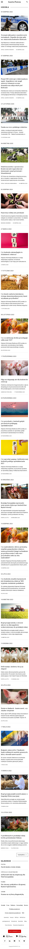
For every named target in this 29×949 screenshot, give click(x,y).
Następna (21, 855)
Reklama (13, 905)
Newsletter (20, 921)
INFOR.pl (16, 917)
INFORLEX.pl (22, 917)
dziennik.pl (6, 917)
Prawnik (3, 881)
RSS (23, 913)
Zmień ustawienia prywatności (13, 913)
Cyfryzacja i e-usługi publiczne (9, 872)
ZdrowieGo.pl (14, 921)
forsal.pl (11, 917)
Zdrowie (3, 891)
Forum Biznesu (8, 925)
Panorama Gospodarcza (18, 925)
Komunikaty (20, 905)
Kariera (26, 905)
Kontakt (3, 905)
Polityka (3, 864)
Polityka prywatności (14, 909)
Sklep (25, 921)
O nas (7, 905)
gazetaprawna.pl (6, 921)
